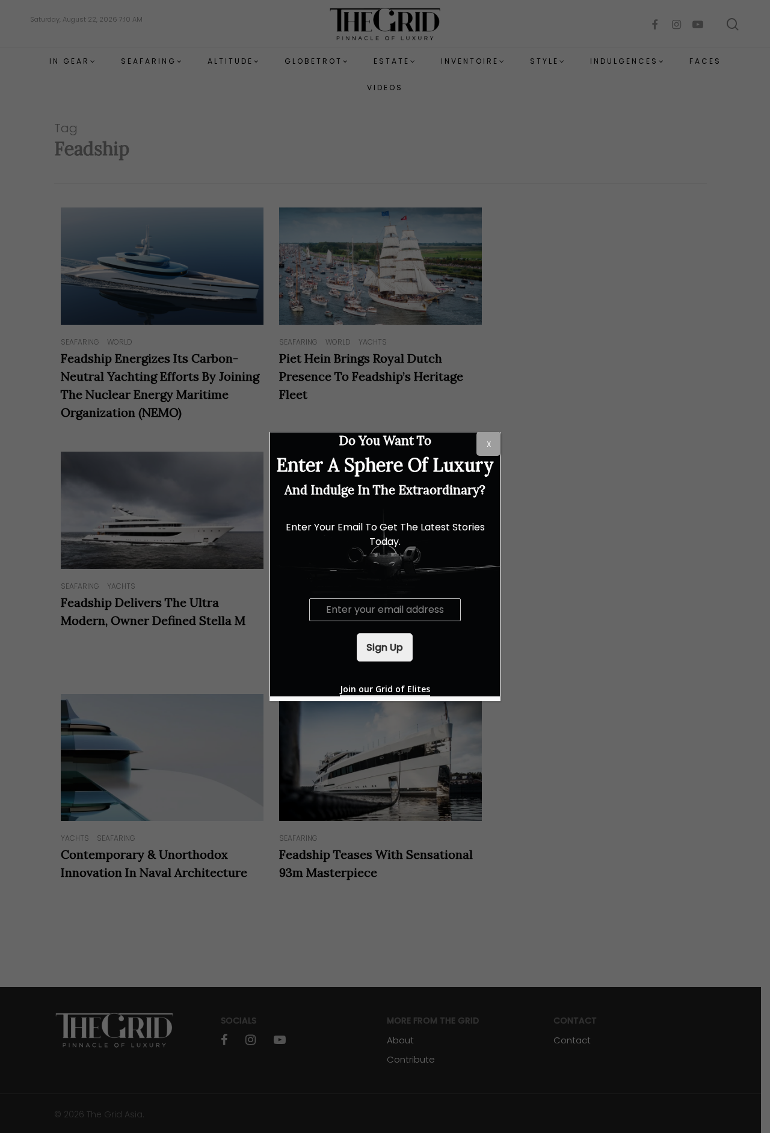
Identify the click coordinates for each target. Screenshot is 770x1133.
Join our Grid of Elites (385, 689)
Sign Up (384, 647)
